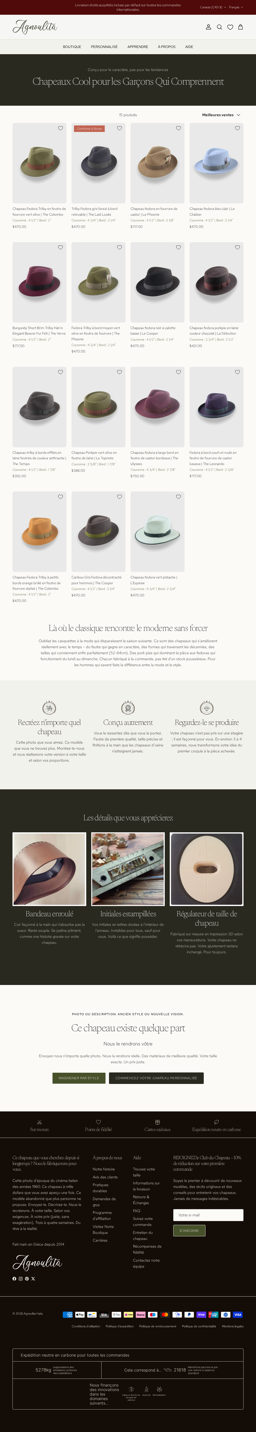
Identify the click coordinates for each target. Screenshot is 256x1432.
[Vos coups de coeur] (231, 27)
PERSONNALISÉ (104, 46)
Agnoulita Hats (33, 1314)
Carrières (100, 1240)
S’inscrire (189, 1231)
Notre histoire (104, 1169)
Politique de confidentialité (199, 1326)
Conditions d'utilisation (86, 1326)
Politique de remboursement (157, 1326)
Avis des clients (105, 1177)
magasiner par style (79, 1078)
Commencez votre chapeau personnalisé (156, 1078)
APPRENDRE (138, 46)
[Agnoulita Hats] (35, 27)
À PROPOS (167, 46)
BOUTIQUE (72, 46)
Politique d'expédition (120, 1326)
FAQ (136, 1210)
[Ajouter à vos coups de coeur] (60, 128)
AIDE (189, 46)
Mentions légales (233, 1326)
